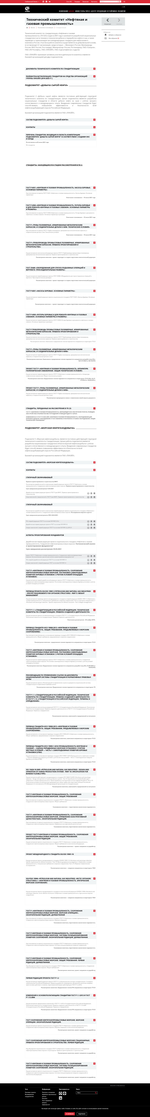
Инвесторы (80, 11)
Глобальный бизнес (31, 2)
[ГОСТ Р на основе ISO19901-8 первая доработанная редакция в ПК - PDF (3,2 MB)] (91, 525)
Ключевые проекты (30, 1092)
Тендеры (77, 2)
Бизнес (72, 11)
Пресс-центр (91, 11)
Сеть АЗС (69, 2)
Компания (63, 11)
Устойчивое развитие (116, 11)
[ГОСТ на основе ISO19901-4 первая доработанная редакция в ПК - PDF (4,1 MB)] (91, 556)
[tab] (60, 68)
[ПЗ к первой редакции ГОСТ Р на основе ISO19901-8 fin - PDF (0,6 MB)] (91, 521)
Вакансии (86, 2)
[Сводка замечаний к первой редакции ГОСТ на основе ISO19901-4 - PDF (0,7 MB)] (91, 563)
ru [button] (124, 2)
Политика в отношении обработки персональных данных (49, 1094)
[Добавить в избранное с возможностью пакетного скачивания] (94, 493)
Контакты (94, 2)
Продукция (101, 11)
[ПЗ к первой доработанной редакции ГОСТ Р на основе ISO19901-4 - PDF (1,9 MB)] (91, 560)
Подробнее (82, 1114)
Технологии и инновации (45, 27)
